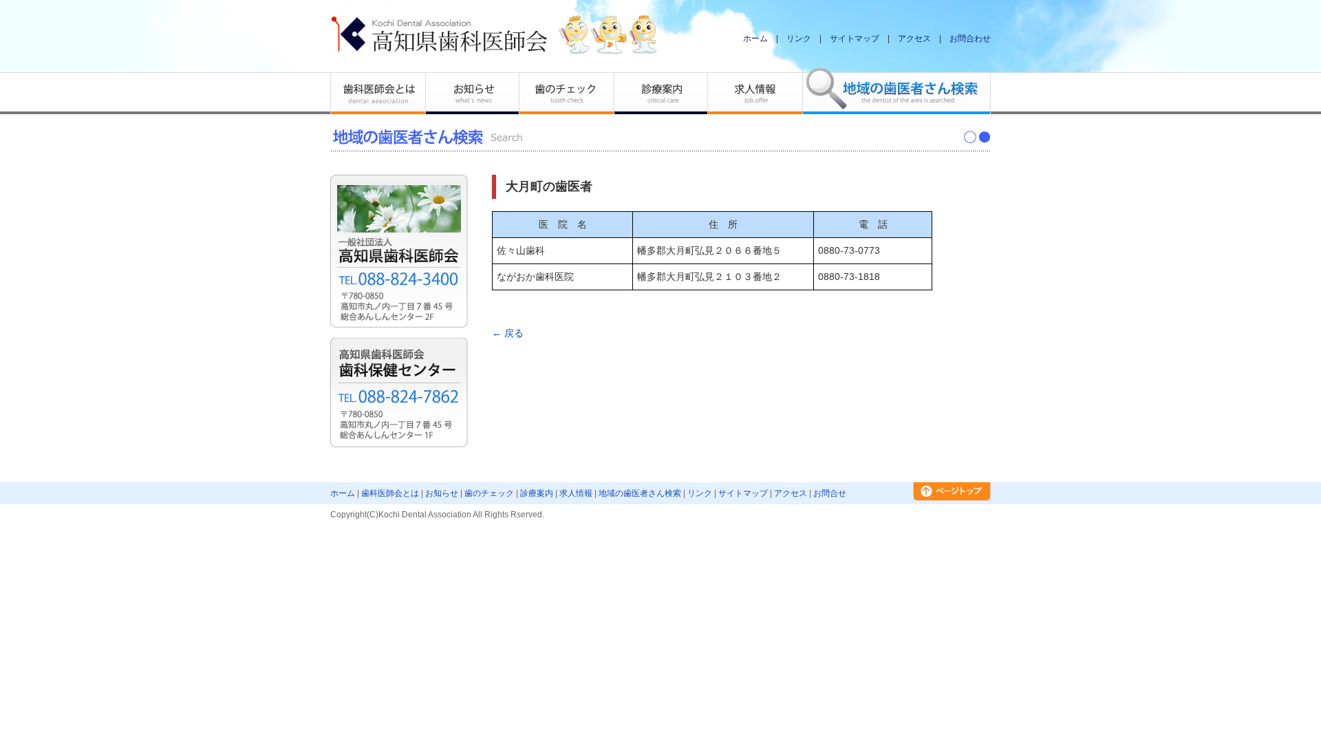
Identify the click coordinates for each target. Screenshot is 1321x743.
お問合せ (829, 493)
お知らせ (472, 93)
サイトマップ (854, 38)
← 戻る (508, 332)
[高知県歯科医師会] (447, 26)
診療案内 (660, 93)
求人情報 (755, 93)
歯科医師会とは (377, 93)
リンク (798, 38)
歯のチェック (566, 93)
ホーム (755, 38)
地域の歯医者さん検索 (896, 93)
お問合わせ (970, 38)
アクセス (914, 38)
